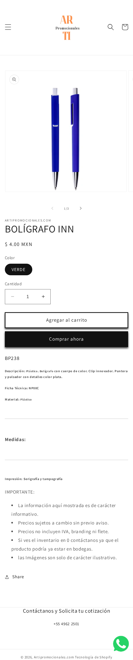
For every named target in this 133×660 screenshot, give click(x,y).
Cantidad (13, 284)
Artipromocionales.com (54, 657)
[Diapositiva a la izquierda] (52, 208)
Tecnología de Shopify (93, 657)
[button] (8, 27)
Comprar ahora (66, 339)
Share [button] (18, 577)
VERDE (19, 269)
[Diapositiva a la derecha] (81, 208)
